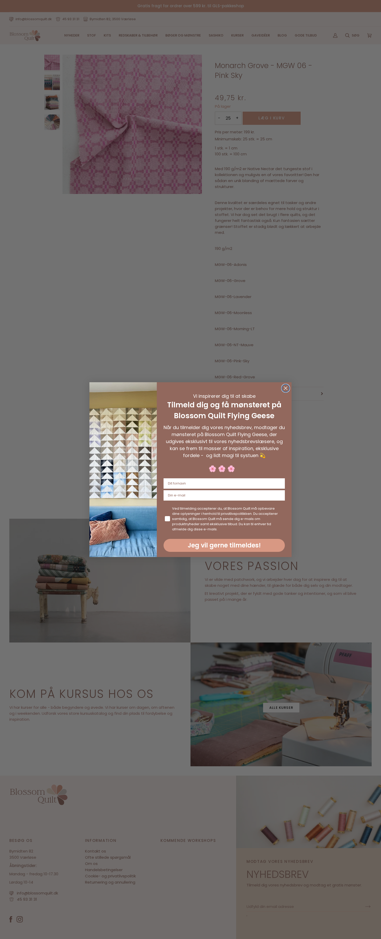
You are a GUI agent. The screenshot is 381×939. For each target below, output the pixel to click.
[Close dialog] (286, 388)
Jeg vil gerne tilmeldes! (224, 545)
